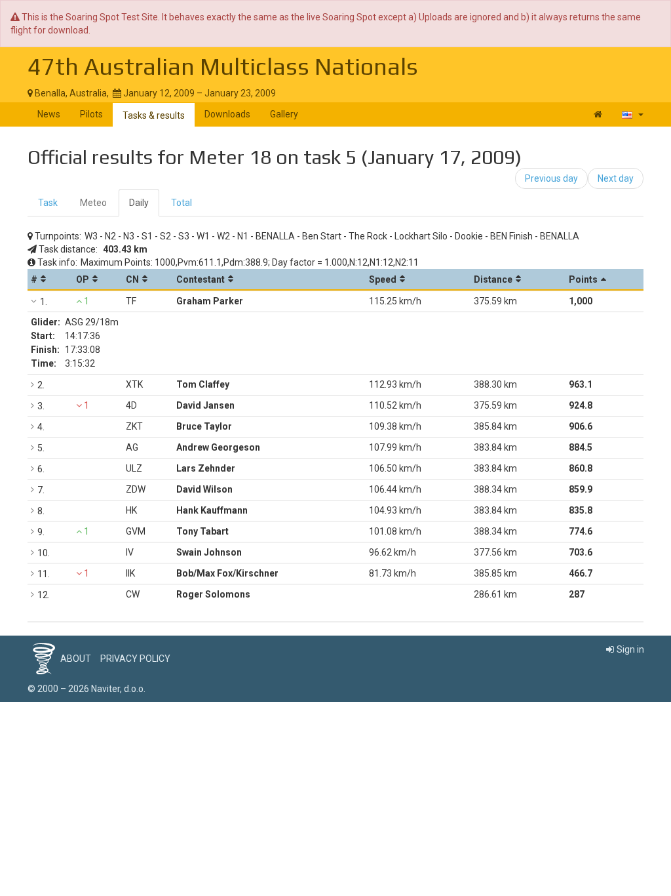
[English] (632, 114)
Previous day (551, 178)
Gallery (284, 114)
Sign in (630, 649)
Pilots (91, 114)
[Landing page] (598, 114)
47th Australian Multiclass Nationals (223, 66)
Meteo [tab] (93, 202)
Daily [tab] (139, 202)
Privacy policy (135, 658)
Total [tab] (181, 202)
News (48, 114)
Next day (616, 178)
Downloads (227, 114)
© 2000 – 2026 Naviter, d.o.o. (86, 688)
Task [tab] (48, 202)
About (75, 658)
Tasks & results (154, 115)
